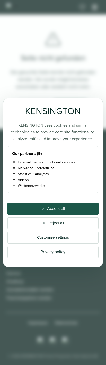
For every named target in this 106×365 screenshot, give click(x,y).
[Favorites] (82, 7)
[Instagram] (41, 340)
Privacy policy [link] (53, 252)
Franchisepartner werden (29, 298)
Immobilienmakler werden (30, 290)
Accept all (56, 208)
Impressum (38, 323)
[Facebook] (53, 340)
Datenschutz (66, 323)
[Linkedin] (65, 340)
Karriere (14, 273)
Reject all (56, 223)
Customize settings (53, 237)
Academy (15, 281)
